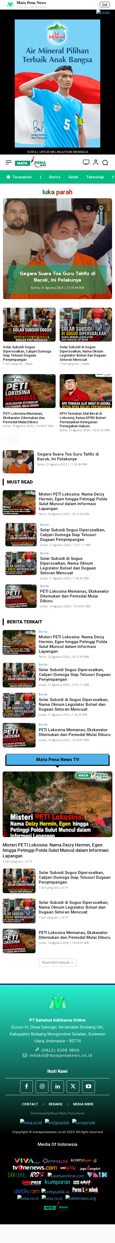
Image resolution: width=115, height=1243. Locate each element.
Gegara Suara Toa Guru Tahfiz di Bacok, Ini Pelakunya (57, 276)
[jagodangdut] (90, 1168)
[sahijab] (18, 1175)
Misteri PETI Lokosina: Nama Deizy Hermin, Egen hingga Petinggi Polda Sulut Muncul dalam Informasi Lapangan (73, 501)
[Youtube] (88, 1086)
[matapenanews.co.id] (57, 1210)
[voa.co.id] (54, 1198)
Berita (44, 524)
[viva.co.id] (32, 1123)
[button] (105, 162)
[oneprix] (32, 1183)
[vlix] (97, 1175)
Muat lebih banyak (56, 962)
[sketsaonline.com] (67, 1175)
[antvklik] (69, 1168)
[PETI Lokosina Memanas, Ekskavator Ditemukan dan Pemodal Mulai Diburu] (29, 391)
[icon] (86, 163)
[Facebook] (26, 1086)
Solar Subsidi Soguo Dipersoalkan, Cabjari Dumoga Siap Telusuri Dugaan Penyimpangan (27, 353)
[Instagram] (42, 1086)
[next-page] (14, 439)
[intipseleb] (57, 1123)
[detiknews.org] (82, 1198)
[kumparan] (58, 1183)
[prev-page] (88, 208)
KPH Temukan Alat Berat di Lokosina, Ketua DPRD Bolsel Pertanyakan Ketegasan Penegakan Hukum (83, 419)
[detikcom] (26, 1191)
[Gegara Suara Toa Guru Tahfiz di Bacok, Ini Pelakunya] (57, 248)
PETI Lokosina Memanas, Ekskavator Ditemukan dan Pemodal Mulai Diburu (24, 417)
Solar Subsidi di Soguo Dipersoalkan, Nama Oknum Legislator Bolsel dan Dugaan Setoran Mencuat (83, 353)
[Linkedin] (57, 1086)
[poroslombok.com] (86, 1191)
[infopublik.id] (56, 1191)
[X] (73, 1086)
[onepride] (83, 1183)
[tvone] (35, 1168)
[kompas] (83, 1123)
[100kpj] (37, 1175)
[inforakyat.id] (29, 1198)
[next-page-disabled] (101, 208)
